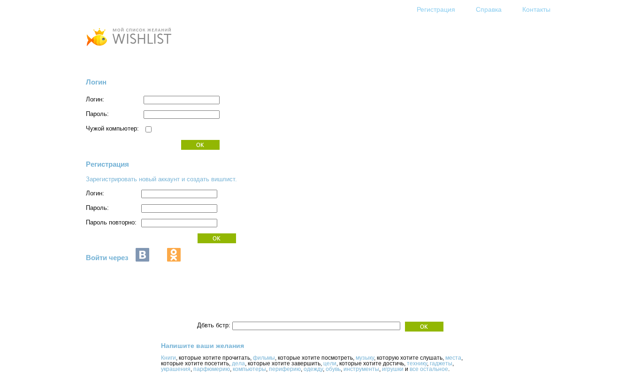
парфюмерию (211, 369)
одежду (313, 369)
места (453, 358)
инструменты (361, 369)
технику (417, 363)
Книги (168, 358)
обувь (333, 369)
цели (329, 363)
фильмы (264, 358)
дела (238, 363)
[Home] (128, 47)
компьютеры (249, 369)
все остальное (429, 369)
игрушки (393, 369)
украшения (176, 369)
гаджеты (441, 363)
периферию (285, 369)
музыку (365, 358)
